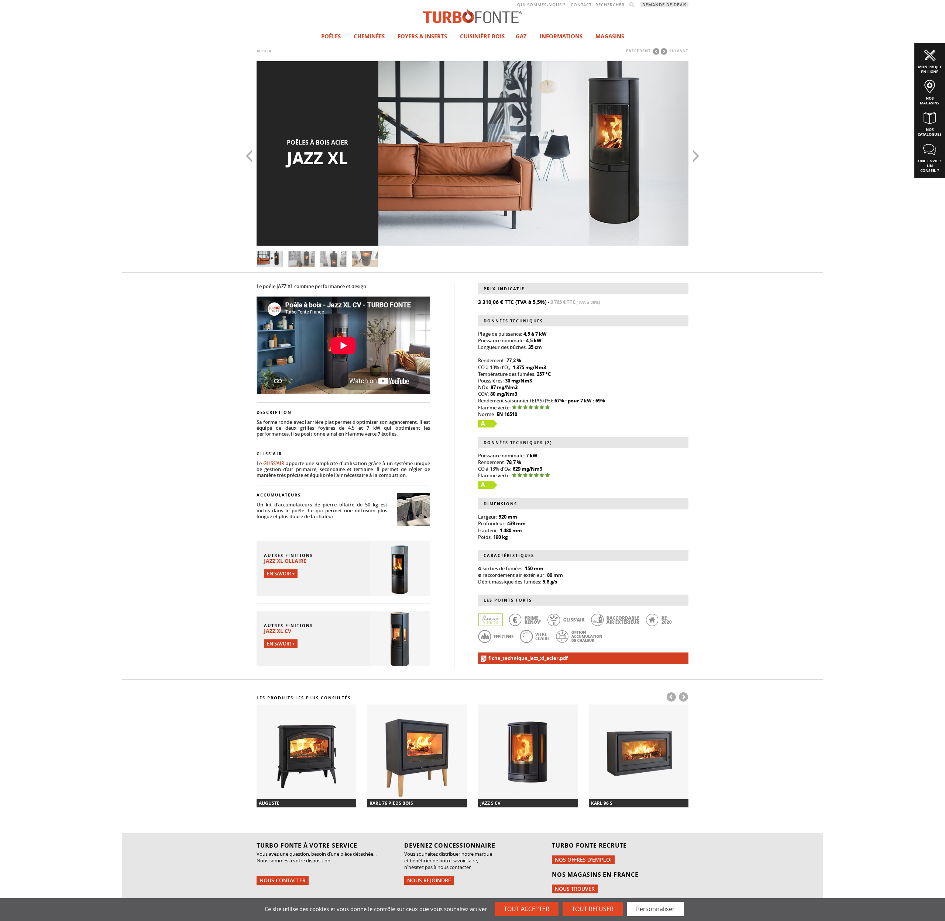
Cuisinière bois (482, 36)
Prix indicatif (504, 288)
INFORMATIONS (561, 36)
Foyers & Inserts (422, 36)
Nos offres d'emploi (583, 859)
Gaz (521, 36)
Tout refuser (593, 909)
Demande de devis (664, 4)
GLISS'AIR (273, 463)
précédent (638, 50)
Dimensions (500, 503)
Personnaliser (655, 909)
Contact (581, 4)
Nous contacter (283, 880)
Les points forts (508, 600)
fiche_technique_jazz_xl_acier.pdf (527, 658)
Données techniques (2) (518, 442)
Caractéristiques (509, 555)
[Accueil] (472, 15)
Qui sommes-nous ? (541, 4)
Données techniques (513, 320)
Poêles (331, 36)
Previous (249, 156)
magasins (609, 36)
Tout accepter (526, 909)
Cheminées (369, 36)
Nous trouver (575, 888)
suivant (678, 50)
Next (695, 156)
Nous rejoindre (429, 880)
